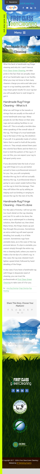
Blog (32, 3)
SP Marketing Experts (24, 463)
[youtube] (27, 8)
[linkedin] (31, 8)
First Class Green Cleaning (14, 70)
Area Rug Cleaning (12, 288)
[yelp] (35, 8)
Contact (27, 3)
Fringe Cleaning (23, 288)
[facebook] (23, 8)
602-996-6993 (19, 3)
